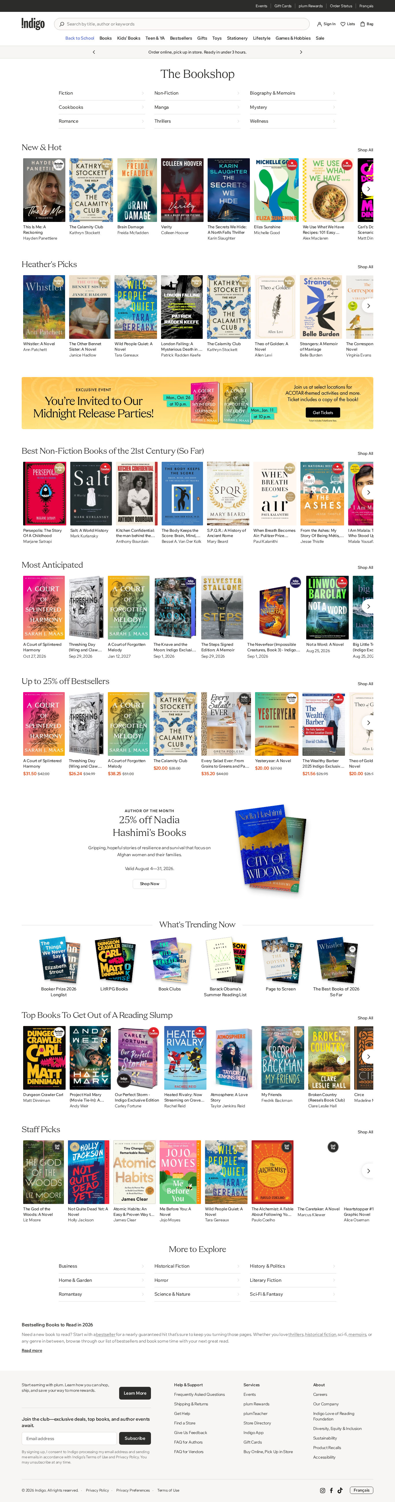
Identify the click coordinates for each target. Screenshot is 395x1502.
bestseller (106, 1334)
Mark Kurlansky (84, 536)
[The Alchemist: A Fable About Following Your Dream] (273, 1172)
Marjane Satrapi (37, 541)
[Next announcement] (301, 52)
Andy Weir (79, 1106)
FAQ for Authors (188, 1442)
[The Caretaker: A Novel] (319, 1172)
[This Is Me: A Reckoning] (44, 190)
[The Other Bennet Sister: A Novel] (89, 307)
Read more (32, 1350)
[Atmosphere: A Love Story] (234, 1058)
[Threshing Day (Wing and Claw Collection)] (86, 607)
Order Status (341, 5)
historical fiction (320, 1334)
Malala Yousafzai (363, 541)
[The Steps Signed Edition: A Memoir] (222, 607)
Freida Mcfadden (133, 232)
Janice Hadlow (82, 355)
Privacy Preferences (132, 1490)
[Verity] (182, 190)
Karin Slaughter (221, 238)
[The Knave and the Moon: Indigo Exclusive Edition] (175, 607)
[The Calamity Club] (91, 190)
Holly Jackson (80, 1220)
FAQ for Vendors (189, 1451)
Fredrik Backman (276, 1100)
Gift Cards (282, 5)
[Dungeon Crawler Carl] (44, 1058)
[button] (80, 40)
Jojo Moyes (170, 1220)
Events (261, 5)
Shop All (365, 149)
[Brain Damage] (137, 190)
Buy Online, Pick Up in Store (268, 1451)
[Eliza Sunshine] (276, 190)
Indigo (40, 1490)
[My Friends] (282, 1058)
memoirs (357, 1334)
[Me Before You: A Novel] (180, 1172)
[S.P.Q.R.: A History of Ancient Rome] (228, 493)
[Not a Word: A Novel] (327, 607)
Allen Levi (263, 355)
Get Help (182, 1413)
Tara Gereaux (127, 355)
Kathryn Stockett (84, 232)
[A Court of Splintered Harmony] (44, 607)
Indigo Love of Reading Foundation (334, 1416)
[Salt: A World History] (91, 493)
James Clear (124, 1220)
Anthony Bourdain (132, 541)
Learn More (135, 1393)
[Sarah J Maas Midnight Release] (197, 403)
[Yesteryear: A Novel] (276, 724)
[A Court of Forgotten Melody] (128, 607)
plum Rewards (311, 5)
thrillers (295, 1334)
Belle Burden (311, 355)
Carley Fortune (128, 1106)
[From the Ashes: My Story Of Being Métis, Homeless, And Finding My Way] (322, 493)
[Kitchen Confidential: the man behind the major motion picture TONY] (137, 493)
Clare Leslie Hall (322, 1106)
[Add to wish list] (59, 216)
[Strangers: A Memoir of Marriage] (321, 307)
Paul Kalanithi (265, 541)
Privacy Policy (97, 1490)
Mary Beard (217, 541)
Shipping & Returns (191, 1404)
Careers (320, 1394)
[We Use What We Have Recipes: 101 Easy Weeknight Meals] (328, 190)
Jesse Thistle (312, 541)
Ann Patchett (35, 349)
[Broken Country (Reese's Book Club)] (329, 1058)
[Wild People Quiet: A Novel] (136, 307)
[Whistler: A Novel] (44, 307)
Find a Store (184, 1423)
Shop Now (149, 883)
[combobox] (186, 24)
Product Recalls (327, 1447)
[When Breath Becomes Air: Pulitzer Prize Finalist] (274, 493)
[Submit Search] (61, 24)
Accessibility (324, 1457)
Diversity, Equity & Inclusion (337, 1428)
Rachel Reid (175, 1106)
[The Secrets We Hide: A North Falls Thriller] (229, 190)
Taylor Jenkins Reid (228, 1106)
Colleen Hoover (175, 232)
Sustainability (325, 1438)
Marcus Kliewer (311, 1214)
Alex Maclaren (315, 238)
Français (366, 5)
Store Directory (257, 1423)
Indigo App (253, 1432)
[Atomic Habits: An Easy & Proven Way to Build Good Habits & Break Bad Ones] (134, 1172)
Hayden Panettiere (40, 238)
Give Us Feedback (190, 1432)
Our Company (326, 1404)
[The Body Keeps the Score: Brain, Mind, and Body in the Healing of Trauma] (182, 493)
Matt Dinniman (36, 1100)
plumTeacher (255, 1413)
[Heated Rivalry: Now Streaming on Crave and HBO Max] (185, 1058)
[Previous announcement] (94, 52)
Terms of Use (168, 1490)
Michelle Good (267, 232)
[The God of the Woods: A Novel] (43, 1172)
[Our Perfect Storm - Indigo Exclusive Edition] (137, 1058)
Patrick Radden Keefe (180, 355)
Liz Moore (31, 1220)
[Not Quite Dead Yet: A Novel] (88, 1172)
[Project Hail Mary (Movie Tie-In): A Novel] (90, 1058)
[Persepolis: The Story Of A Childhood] (44, 493)
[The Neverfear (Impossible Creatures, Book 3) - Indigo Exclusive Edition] (274, 607)
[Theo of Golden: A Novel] (275, 307)
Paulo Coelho (263, 1220)
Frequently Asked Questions (199, 1394)
